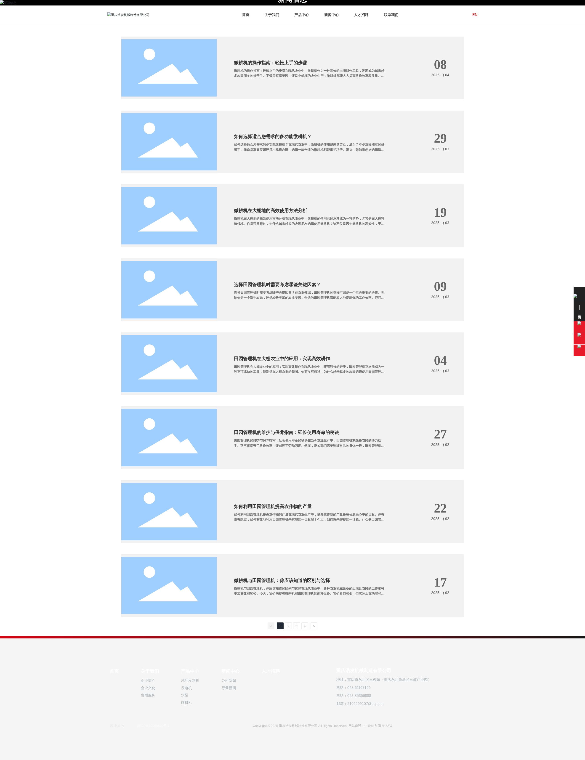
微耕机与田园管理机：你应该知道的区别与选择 (282, 580)
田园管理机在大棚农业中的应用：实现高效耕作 (282, 358)
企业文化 (148, 688)
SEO (389, 726)
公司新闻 (228, 681)
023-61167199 (359, 688)
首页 (114, 671)
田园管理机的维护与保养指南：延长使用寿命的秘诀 (286, 432)
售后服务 (148, 695)
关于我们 (150, 671)
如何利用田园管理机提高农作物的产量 (273, 506)
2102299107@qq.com (365, 704)
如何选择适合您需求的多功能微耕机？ (273, 136)
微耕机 (186, 702)
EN (475, 15)
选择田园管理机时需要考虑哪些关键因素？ (277, 284)
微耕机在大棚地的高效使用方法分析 (270, 210)
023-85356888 (359, 696)
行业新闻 (228, 688)
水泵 (184, 695)
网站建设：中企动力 (362, 726)
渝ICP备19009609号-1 (153, 726)
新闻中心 (230, 671)
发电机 (186, 688)
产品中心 (190, 671)
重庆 (381, 726)
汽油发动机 (190, 681)
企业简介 (148, 681)
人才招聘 (271, 671)
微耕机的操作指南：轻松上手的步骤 (270, 62)
